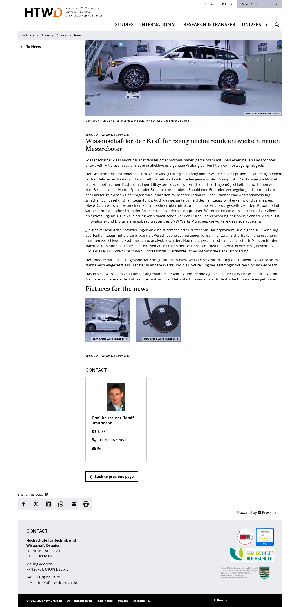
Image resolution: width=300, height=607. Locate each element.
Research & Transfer (209, 24)
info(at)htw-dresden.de (57, 582)
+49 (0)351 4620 (47, 577)
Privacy (123, 601)
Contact (210, 4)
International (158, 24)
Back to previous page (114, 476)
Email (101, 448)
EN (224, 4)
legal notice (105, 601)
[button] (46, 493)
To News (33, 46)
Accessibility (141, 601)
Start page (27, 35)
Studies (124, 24)
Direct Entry (249, 4)
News (63, 35)
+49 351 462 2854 (111, 440)
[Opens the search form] (276, 24)
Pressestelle (272, 512)
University (255, 24)
